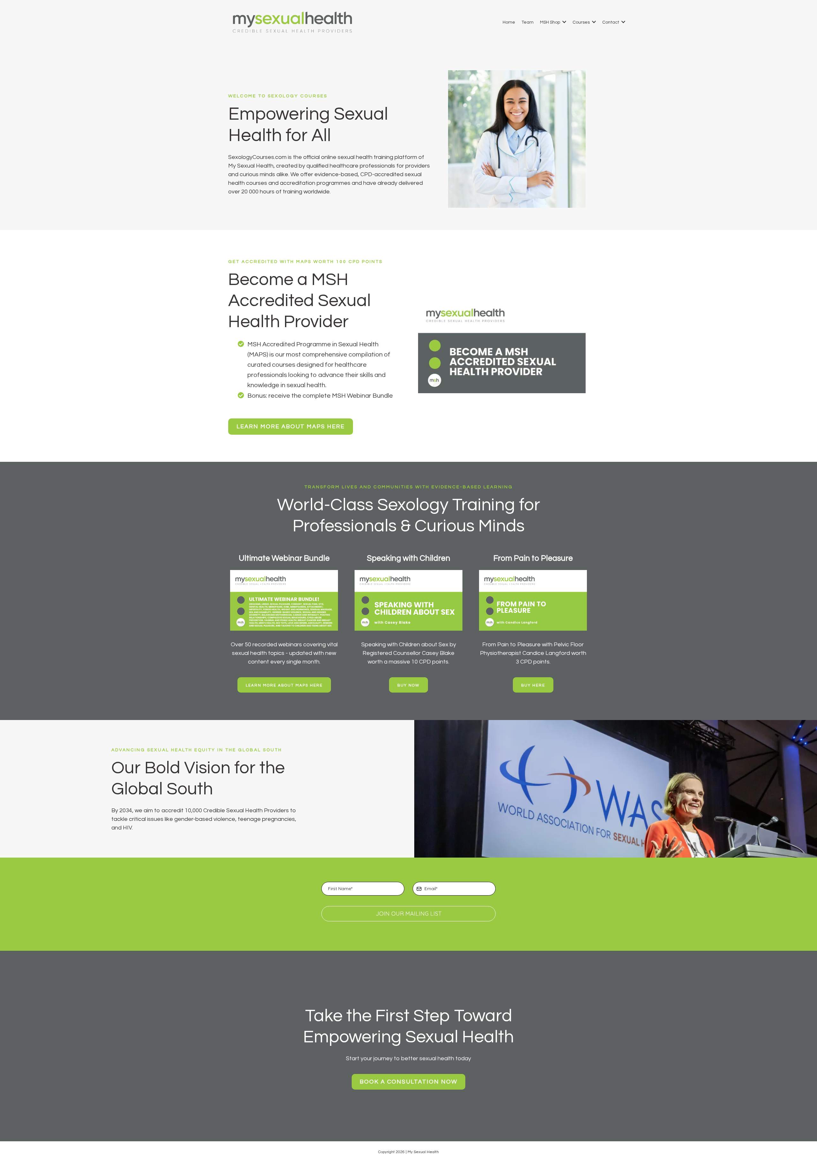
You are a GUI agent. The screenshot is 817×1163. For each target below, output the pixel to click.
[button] (563, 22)
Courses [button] (582, 22)
